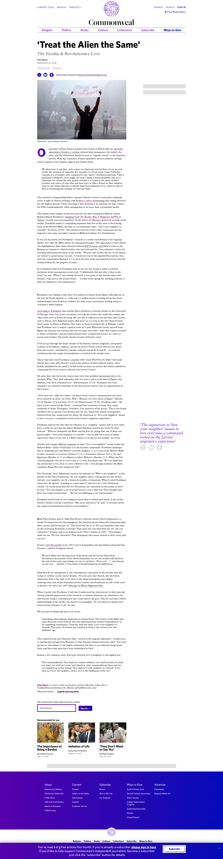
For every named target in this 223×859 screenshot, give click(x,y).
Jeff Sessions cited (94, 246)
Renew (102, 789)
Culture (103, 30)
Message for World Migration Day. (86, 585)
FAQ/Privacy (50, 810)
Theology (57, 68)
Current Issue (45, 7)
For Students (104, 798)
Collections (124, 30)
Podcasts (75, 7)
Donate (158, 7)
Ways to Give (172, 30)
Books (85, 30)
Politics (66, 30)
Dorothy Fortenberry (79, 750)
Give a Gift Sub (106, 793)
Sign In (181, 7)
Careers (75, 802)
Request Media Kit (162, 793)
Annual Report (133, 817)
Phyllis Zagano (108, 754)
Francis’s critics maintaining (90, 200)
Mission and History (53, 789)
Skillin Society (133, 798)
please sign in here (144, 847)
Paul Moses (42, 59)
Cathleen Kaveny (46, 754)
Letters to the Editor (80, 793)
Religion (47, 30)
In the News (50, 798)
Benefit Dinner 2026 (135, 789)
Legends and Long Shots (68, 691)
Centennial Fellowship (54, 793)
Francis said (56, 531)
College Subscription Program (136, 803)
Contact (75, 789)
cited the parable (53, 545)
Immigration (43, 68)
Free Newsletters (176, 12)
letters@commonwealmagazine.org (92, 75)
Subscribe (147, 30)
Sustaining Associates (136, 809)
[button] (39, 76)
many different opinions (64, 444)
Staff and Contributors (54, 802)
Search (170, 7)
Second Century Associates (138, 793)
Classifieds (159, 789)
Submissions (77, 798)
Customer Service (79, 806)
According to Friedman (49, 311)
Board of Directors (53, 806)
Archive (61, 7)
